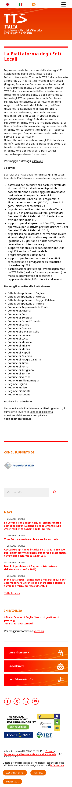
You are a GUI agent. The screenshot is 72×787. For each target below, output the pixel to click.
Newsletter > (17, 666)
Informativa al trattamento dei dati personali (30, 754)
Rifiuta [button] (38, 772)
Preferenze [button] (12, 781)
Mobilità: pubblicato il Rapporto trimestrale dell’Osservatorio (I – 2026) (30, 568)
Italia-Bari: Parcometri (19, 623)
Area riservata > (19, 652)
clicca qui (37, 161)
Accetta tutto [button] (14, 772)
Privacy (49, 751)
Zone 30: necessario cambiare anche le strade (31, 539)
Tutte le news (12, 593)
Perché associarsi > (21, 679)
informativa (57, 765)
